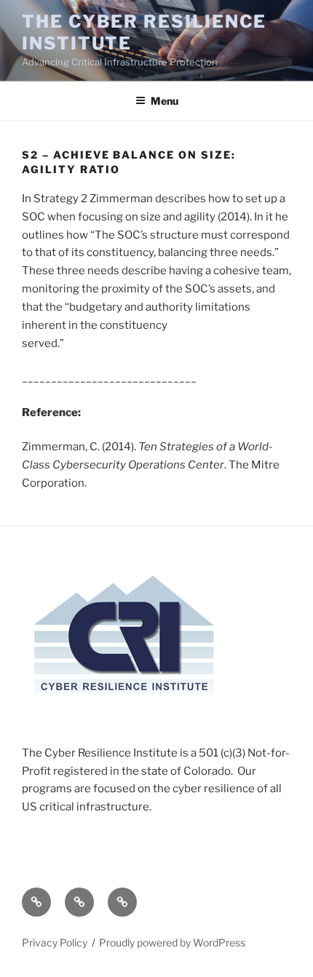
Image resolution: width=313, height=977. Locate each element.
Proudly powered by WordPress (172, 942)
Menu (164, 101)
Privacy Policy (54, 942)
